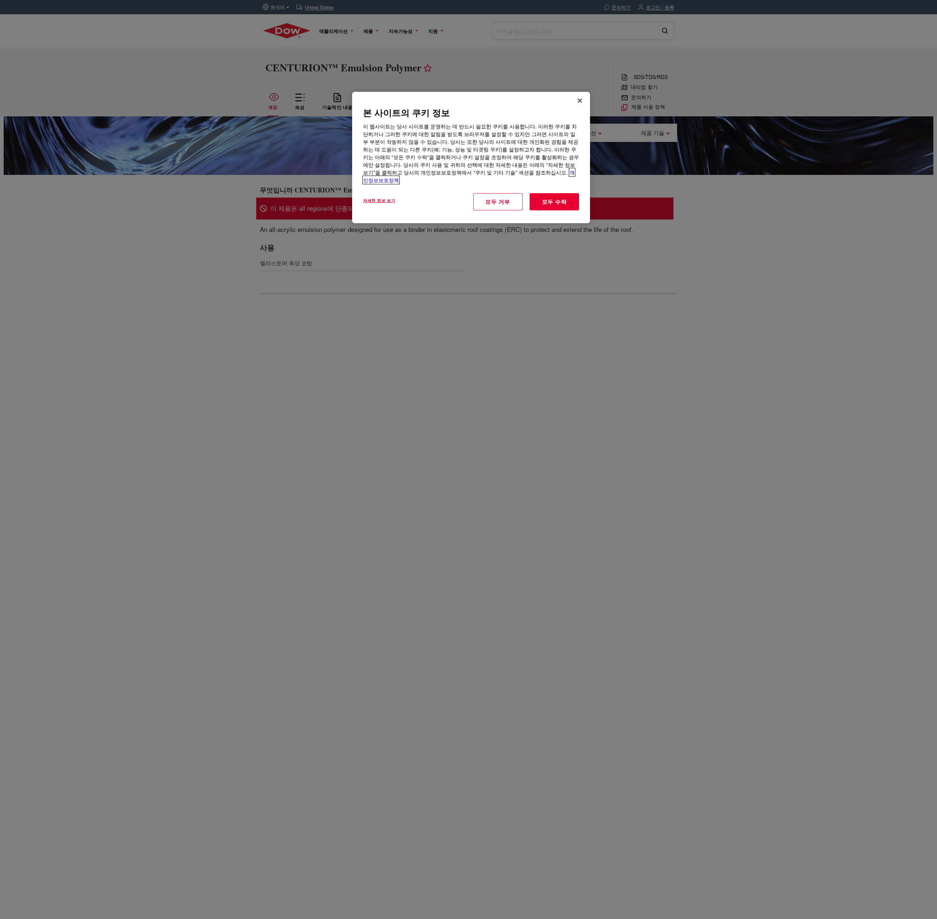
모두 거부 (497, 202)
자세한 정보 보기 (379, 200)
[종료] (580, 101)
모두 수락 (554, 202)
